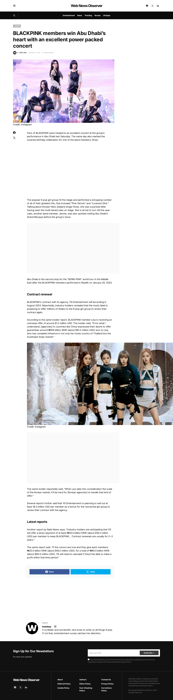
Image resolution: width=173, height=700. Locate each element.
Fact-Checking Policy (85, 689)
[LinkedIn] (158, 5)
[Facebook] (147, 5)
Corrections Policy (106, 689)
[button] (14, 5)
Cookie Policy (63, 688)
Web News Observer (86, 6)
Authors (82, 679)
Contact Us (106, 679)
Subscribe (148, 653)
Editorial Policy (64, 684)
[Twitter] (152, 5)
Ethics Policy (85, 684)
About (60, 679)
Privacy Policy (107, 684)
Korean (17, 26)
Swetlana (46, 626)
